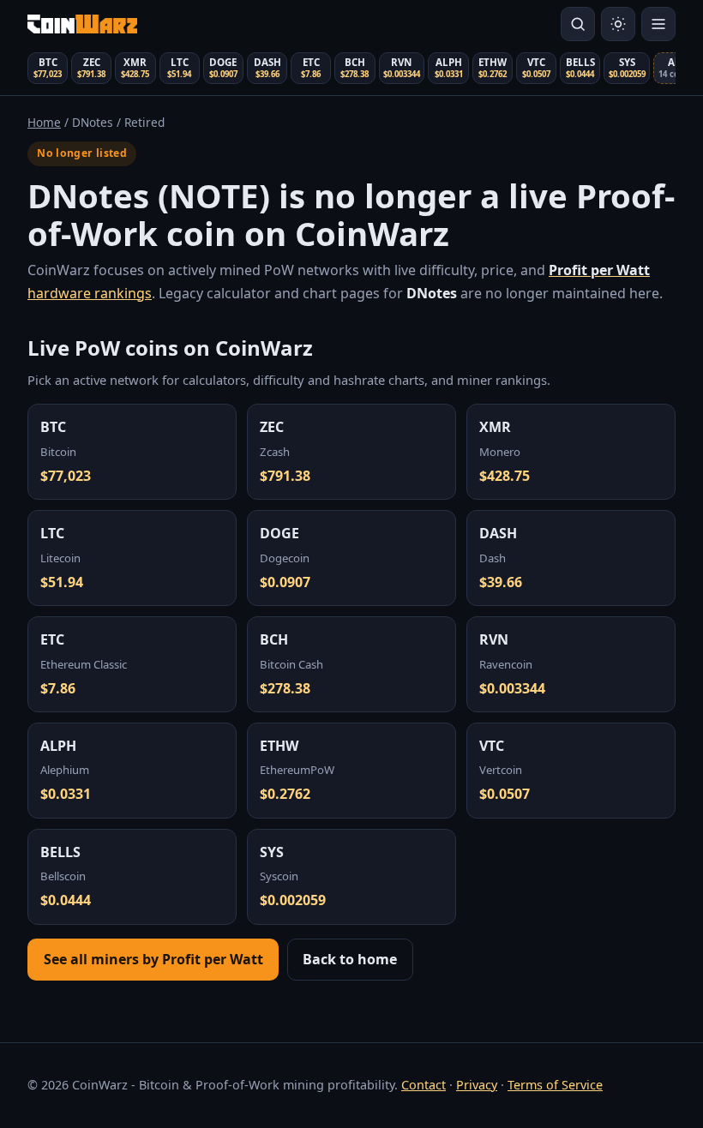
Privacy (476, 1085)
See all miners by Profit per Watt (153, 959)
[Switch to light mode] (618, 24)
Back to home (350, 959)
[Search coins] (578, 24)
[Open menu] (658, 24)
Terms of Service (555, 1085)
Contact (423, 1085)
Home (44, 122)
